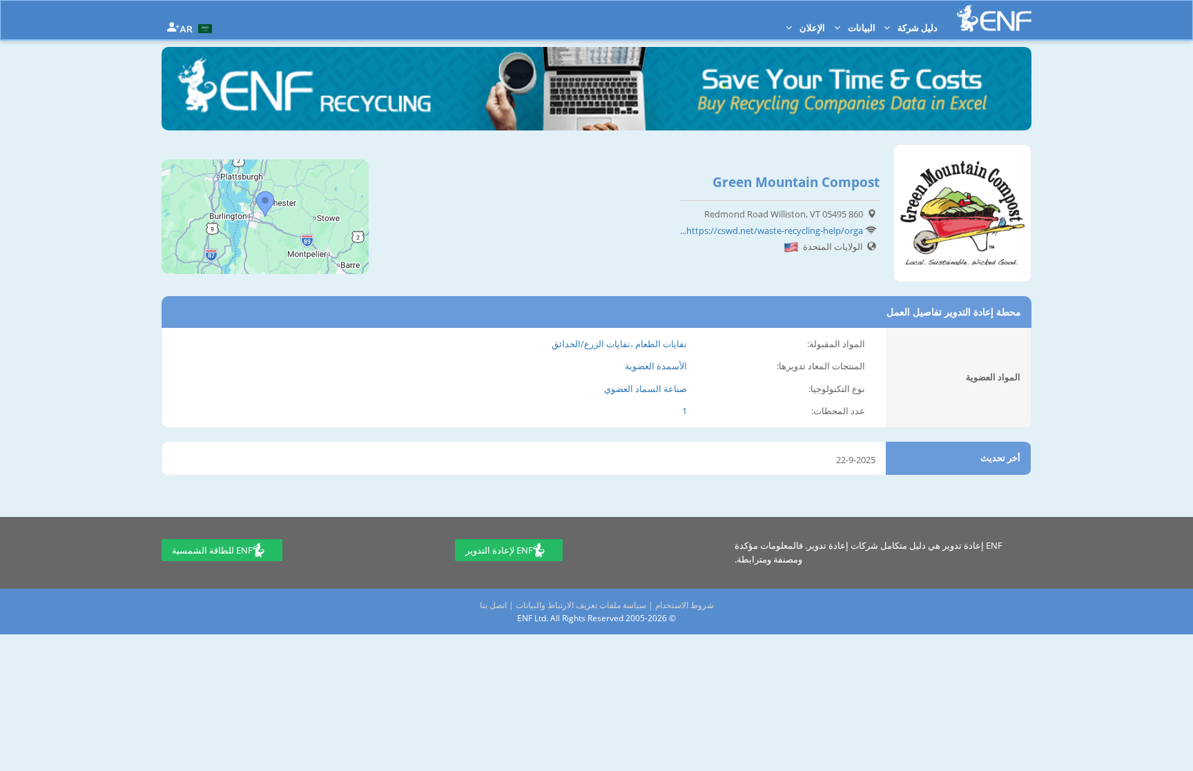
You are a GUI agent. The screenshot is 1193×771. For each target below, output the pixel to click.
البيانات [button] (860, 27)
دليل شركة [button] (916, 27)
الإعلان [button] (811, 27)
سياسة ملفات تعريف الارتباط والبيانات (581, 605)
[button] (197, 27)
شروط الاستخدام (684, 605)
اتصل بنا (493, 605)
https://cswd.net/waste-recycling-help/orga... (771, 230)
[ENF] (994, 18)
